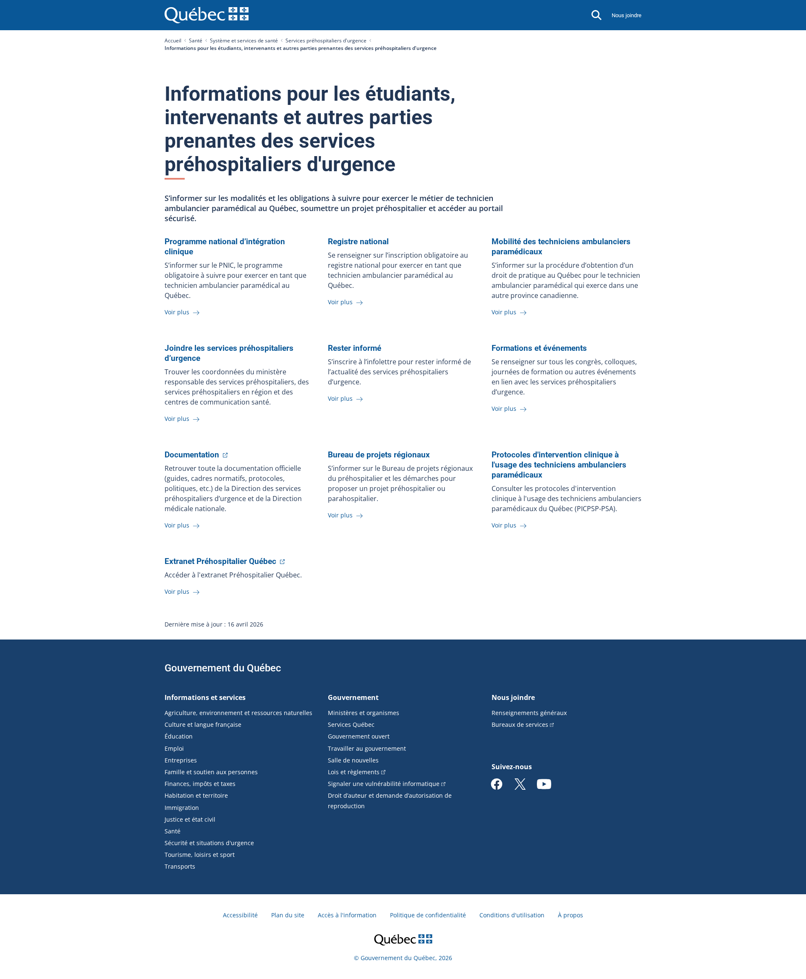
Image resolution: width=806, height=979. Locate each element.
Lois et (353, 772)
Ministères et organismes (363, 713)
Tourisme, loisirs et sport (200, 855)
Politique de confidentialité (428, 915)
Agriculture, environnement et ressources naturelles (238, 713)
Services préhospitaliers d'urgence (325, 40)
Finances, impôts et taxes (200, 784)
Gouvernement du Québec (223, 668)
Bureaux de (520, 724)
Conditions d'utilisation (511, 915)
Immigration (182, 808)
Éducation (179, 736)
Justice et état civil (190, 819)
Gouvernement (353, 697)
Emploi (174, 748)
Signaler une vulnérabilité (384, 784)
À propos (570, 915)
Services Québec (351, 724)
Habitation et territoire (196, 795)
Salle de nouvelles (353, 760)
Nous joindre (626, 15)
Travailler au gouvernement (367, 748)
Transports (180, 866)
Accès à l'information (347, 915)
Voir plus (178, 312)
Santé (195, 40)
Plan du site (287, 915)
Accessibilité (240, 915)
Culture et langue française (203, 724)
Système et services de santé (244, 40)
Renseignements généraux (529, 713)
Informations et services (205, 697)
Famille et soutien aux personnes (211, 772)
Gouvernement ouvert (359, 736)
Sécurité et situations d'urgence (209, 843)
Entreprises (181, 760)
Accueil (173, 40)
